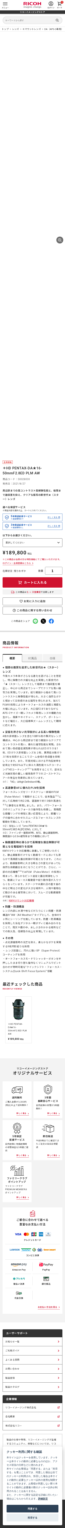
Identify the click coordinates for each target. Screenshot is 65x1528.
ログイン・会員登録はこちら (17, 563)
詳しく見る (53, 517)
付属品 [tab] (32, 658)
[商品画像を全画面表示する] (59, 240)
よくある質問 (12, 1360)
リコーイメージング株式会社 (20, 1409)
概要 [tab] (12, 658)
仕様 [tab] (53, 658)
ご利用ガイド (12, 1350)
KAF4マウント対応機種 (21, 900)
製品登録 (10, 1378)
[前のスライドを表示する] (3, 1020)
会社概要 (10, 1418)
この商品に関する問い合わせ (34, 610)
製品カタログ (12, 1387)
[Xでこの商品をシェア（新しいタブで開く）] (43, 621)
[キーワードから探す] (32, 20)
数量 (40, 570)
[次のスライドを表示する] (62, 1020)
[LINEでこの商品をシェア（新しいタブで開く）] (35, 621)
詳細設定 (43, 1498)
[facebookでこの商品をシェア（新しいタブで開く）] (51, 621)
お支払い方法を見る (47, 1307)
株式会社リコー (13, 1427)
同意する (32, 1508)
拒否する (32, 1517)
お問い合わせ (12, 1369)
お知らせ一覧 (12, 1341)
